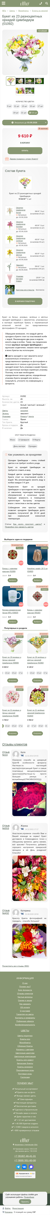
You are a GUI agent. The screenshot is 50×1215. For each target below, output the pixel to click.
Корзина (8, 1212)
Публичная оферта (25, 1021)
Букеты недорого (25, 1067)
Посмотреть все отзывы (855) (15, 966)
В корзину (13, 680)
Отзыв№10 (6, 753)
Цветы (5, 410)
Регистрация (18, 1208)
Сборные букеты (25, 1046)
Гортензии (25, 1077)
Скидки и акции (25, 1000)
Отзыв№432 (6, 912)
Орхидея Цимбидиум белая (20, 210)
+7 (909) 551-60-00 (25, 1160)
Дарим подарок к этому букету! (24, 159)
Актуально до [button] (26, 122)
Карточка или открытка (25, 290)
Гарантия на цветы (25, 1014)
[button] (25, 122)
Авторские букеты (25, 1063)
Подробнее (29, 1197)
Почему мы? (25, 986)
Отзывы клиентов (14, 744)
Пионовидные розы (25, 1070)
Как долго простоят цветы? (27, 524)
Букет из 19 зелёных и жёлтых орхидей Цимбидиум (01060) (36, 660)
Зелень (5, 413)
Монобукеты (25, 1042)
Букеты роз (25, 1039)
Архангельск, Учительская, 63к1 (26, 1144)
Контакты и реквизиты (25, 1018)
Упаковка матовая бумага (19, 278)
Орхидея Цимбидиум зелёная (20, 238)
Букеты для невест (25, 1060)
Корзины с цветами (25, 1049)
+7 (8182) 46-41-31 (25, 1156)
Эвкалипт (20, 265)
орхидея (24, 410)
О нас (25, 983)
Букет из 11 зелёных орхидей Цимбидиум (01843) (36, 713)
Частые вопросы (25, 997)
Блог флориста (25, 990)
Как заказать (25, 1004)
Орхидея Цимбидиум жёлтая (20, 252)
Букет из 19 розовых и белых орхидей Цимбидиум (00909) (11, 660)
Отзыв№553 (6, 827)
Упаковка (6, 416)
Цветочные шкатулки (25, 1053)
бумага (23, 416)
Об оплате (25, 1007)
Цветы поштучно (25, 1036)
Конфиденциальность (25, 1025)
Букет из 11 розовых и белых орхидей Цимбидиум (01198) (11, 713)
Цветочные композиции (25, 1056)
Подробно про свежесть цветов (19, 527)
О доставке (25, 1011)
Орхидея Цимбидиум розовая (20, 224)
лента (31, 416)
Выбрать (12, 580)
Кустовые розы (25, 1074)
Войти (8, 1208)
